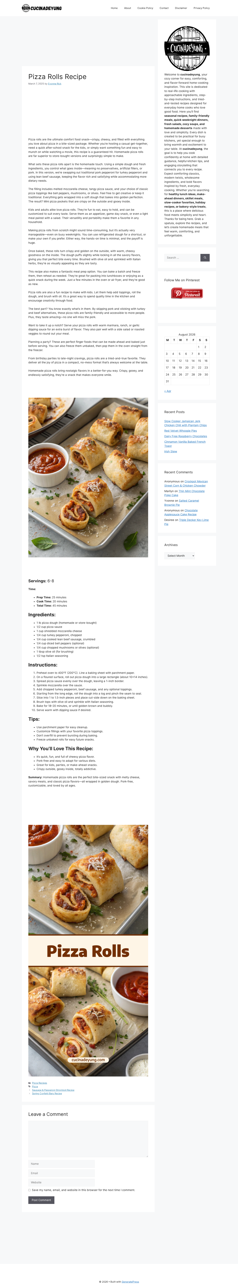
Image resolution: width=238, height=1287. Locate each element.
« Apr (167, 391)
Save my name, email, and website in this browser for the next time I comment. (83, 1190)
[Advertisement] (88, 42)
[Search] (205, 258)
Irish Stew (170, 451)
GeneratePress (130, 1281)
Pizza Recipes (39, 1083)
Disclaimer (181, 8)
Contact (164, 8)
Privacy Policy (202, 8)
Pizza (35, 1086)
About (127, 8)
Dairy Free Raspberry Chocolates (185, 436)
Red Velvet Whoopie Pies (180, 430)
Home (114, 8)
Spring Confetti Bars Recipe (47, 1093)
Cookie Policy (145, 8)
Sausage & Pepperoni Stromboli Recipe (53, 1090)
